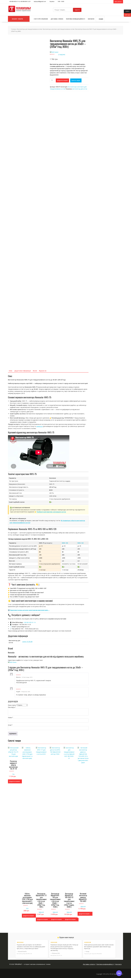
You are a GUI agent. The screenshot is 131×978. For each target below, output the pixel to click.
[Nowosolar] (54, 52)
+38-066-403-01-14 (29, 622)
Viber (119, 973)
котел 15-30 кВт (27, 641)
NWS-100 (65, 543)
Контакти (91, 19)
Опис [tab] (10, 371)
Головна (13, 29)
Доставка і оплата (57, 19)
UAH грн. (127, 15)
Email (10, 725)
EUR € (126, 11)
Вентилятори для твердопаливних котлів (29, 29)
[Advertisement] (107, 680)
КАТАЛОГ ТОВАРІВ (17, 19)
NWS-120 (80, 543)
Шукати (77, 10)
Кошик (100, 19)
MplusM (41, 912)
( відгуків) (61, 54)
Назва (10, 717)
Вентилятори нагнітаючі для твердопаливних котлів (58, 29)
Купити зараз (76, 80)
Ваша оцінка (12, 705)
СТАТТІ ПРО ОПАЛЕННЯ (41, 19)
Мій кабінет (118, 1)
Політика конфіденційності (75, 19)
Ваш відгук (12, 707)
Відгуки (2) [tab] (42, 371)
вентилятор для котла (79, 89)
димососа (39, 426)
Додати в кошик (62, 80)
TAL (13, 774)
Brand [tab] (35, 371)
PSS (27, 908)
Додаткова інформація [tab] (22, 371)
